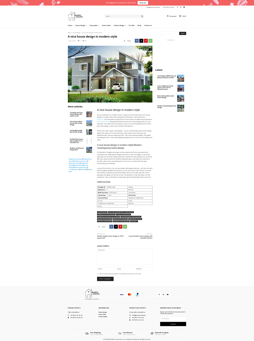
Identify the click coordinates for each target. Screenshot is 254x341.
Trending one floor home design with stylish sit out (76, 114)
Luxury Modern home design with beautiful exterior (140, 237)
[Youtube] (184, 7)
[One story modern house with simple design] (89, 123)
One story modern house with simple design (76, 123)
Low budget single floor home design (76, 131)
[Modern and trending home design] (180, 108)
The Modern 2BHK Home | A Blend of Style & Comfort (166, 77)
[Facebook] (177, 7)
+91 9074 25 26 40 (168, 7)
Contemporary (74, 169)
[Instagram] (181, 7)
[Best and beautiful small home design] (180, 98)
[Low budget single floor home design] (89, 132)
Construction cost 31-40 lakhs (108, 216)
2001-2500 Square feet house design (121, 212)
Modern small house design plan (77, 149)
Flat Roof (83, 169)
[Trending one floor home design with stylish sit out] (89, 114)
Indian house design (104, 219)
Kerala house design (120, 219)
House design (76, 33)
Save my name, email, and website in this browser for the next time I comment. (120, 273)
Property (134, 221)
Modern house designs (121, 221)
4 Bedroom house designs (106, 214)
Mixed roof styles (135, 219)
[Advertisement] (171, 53)
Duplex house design (105, 221)
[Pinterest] (146, 41)
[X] (141, 41)
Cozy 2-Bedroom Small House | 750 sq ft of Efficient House (165, 87)
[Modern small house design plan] (89, 150)
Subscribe (173, 324)
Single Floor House (75, 159)
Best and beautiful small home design (165, 97)
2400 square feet (103, 121)
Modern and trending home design (166, 106)
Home (69, 33)
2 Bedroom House (80, 161)
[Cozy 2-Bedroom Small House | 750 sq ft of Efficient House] (180, 88)
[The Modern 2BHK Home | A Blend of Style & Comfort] (180, 78)
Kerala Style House (81, 167)
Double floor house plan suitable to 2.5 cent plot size (76, 140)
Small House (78, 165)
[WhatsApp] (150, 41)
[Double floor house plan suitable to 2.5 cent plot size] (89, 141)
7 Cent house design (123, 214)
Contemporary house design (130, 216)
